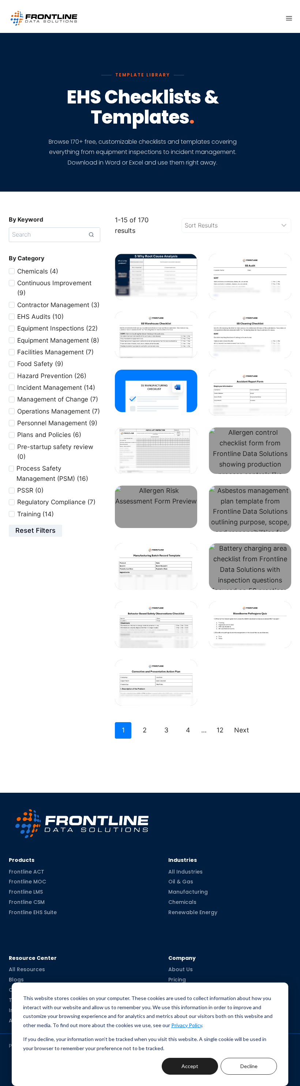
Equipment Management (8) (58, 340)
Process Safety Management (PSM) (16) (52, 473)
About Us (180, 969)
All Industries (185, 871)
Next (241, 730)
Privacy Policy (186, 1025)
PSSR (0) (30, 490)
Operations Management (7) (58, 411)
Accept (189, 1066)
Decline (249, 1066)
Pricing (177, 979)
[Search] (91, 234)
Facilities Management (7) (55, 352)
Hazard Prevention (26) (51, 376)
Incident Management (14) (56, 387)
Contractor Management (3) (58, 305)
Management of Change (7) (57, 399)
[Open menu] (289, 18)
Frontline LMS (26, 891)
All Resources (27, 969)
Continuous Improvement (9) (54, 288)
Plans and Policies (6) (49, 434)
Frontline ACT (26, 871)
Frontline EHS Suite (33, 912)
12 (220, 730)
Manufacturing (188, 891)
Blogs (16, 979)
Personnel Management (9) (57, 423)
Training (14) (35, 514)
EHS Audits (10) (40, 316)
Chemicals (182, 902)
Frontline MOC (27, 881)
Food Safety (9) (40, 363)
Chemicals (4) (37, 271)
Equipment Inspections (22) (57, 328)
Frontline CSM (27, 902)
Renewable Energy (192, 912)
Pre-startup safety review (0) (55, 451)
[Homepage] (82, 818)
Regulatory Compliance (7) (56, 502)
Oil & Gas (180, 881)
